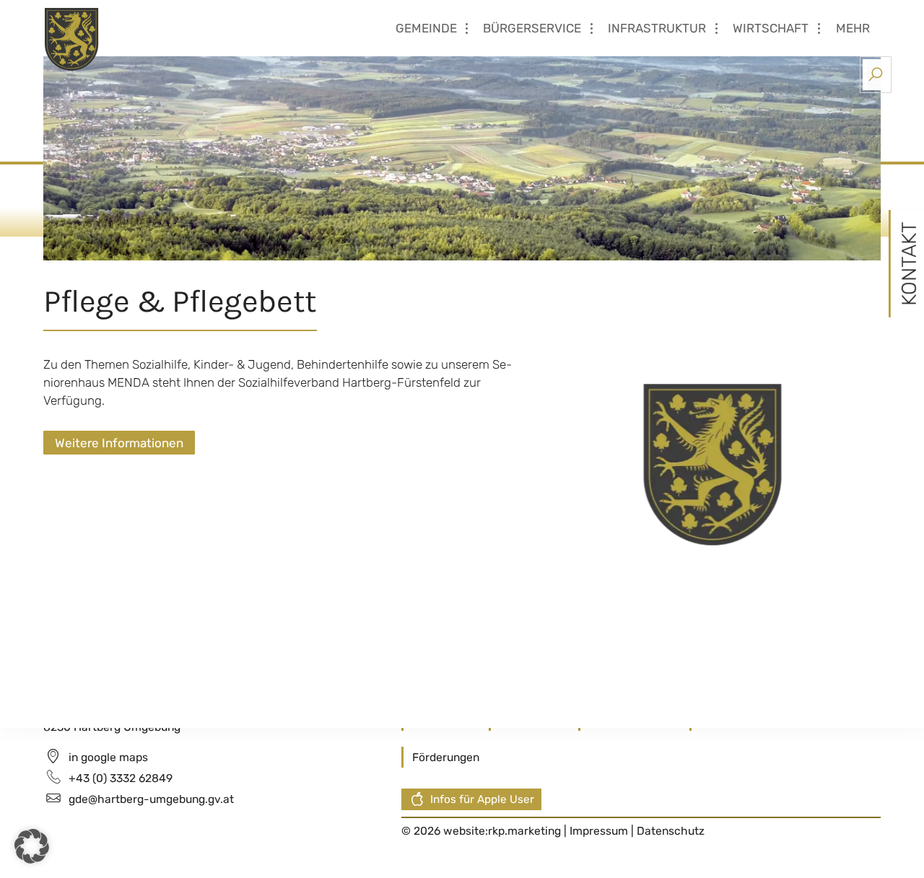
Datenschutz (671, 831)
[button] (32, 846)
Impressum (600, 831)
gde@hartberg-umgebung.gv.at (151, 799)
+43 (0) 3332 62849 (121, 778)
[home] (129, 38)
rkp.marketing (524, 831)
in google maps (108, 757)
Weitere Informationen (119, 443)
